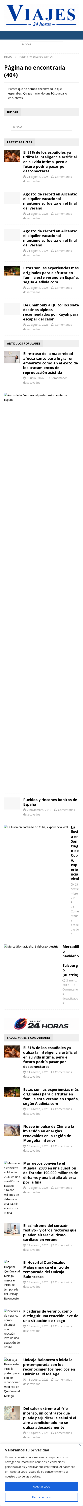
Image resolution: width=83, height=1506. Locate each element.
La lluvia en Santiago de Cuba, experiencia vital (75, 853)
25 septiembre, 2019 (75, 893)
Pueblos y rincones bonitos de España (50, 802)
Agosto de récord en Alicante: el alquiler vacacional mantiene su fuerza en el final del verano (50, 201)
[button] (77, 35)
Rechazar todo (41, 1497)
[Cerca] (80, 1445)
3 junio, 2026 (35, 378)
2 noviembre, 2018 (39, 810)
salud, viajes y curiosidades (28, 1037)
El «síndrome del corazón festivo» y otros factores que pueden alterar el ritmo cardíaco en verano (50, 1232)
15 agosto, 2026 (37, 1433)
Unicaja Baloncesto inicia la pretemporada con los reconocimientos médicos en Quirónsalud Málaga (49, 1366)
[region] (41, 1474)
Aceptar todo (41, 1486)
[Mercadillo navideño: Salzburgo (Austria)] (31, 946)
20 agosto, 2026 (37, 288)
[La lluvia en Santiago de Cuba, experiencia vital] (36, 827)
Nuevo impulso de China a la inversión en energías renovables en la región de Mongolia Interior (48, 1133)
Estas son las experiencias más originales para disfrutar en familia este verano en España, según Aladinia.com (51, 274)
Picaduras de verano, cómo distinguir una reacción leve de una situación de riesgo (50, 1316)
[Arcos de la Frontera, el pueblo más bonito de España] (40, 397)
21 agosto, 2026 (37, 177)
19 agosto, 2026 (37, 1146)
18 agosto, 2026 (37, 1282)
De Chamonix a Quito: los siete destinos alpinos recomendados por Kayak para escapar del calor (51, 312)
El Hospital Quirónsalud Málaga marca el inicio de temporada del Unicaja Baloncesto (46, 1269)
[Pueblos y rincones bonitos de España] (12, 803)
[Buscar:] (41, 44)
